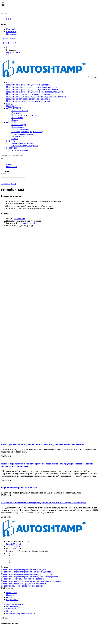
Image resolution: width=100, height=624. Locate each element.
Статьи (14, 139)
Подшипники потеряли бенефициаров (19, 488)
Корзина (10, 29)
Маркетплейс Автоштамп (22, 143)
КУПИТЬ (10, 141)
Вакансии (15, 120)
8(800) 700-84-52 (8, 38)
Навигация (11, 106)
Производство (17, 127)
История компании (19, 110)
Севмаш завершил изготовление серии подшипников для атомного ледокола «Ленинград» (43, 503)
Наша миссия (17, 117)
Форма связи (12, 599)
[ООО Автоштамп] (43, 537)
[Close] (3, 5)
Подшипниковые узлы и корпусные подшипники (28, 101)
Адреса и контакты (19, 150)
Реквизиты (16, 113)
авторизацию (19, 218)
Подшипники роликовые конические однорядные (28, 94)
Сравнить (11, 31)
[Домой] (44, 78)
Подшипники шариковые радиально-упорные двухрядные (32, 89)
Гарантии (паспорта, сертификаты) (27, 131)
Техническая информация (22, 134)
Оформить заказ (13, 52)
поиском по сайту (28, 223)
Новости (10, 595)
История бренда (18, 124)
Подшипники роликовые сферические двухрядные (28, 99)
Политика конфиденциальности (20, 613)
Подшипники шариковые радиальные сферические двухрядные (34, 92)
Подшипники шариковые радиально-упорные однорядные (32, 87)
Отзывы (9, 597)
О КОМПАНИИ (13, 108)
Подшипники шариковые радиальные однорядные (28, 85)
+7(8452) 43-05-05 (9, 43)
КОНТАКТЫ (12, 148)
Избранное (11, 34)
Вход (8, 19)
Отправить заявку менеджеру (24, 146)
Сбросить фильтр (8, 183)
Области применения (20, 129)
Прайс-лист (11, 592)
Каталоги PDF (17, 136)
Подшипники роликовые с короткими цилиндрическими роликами (36, 96)
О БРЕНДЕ (11, 122)
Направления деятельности (23, 115)
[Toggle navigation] (94, 77)
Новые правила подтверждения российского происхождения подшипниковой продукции (43, 444)
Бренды (9, 103)
